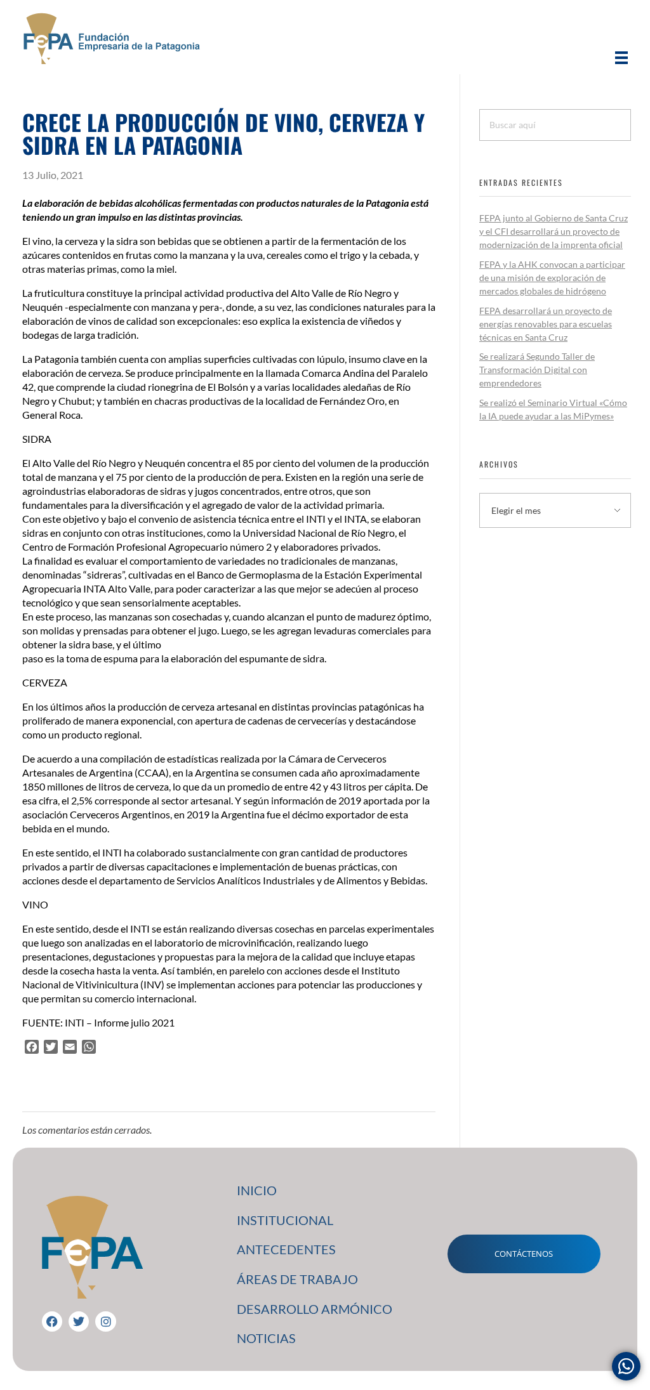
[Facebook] (52, 1321)
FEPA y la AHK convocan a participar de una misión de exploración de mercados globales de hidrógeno (552, 277)
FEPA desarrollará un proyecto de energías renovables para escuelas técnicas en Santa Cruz (545, 324)
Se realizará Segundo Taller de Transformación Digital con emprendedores (537, 369)
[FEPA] (111, 38)
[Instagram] (105, 1321)
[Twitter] (79, 1321)
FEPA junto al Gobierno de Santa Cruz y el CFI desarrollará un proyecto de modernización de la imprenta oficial (553, 231)
